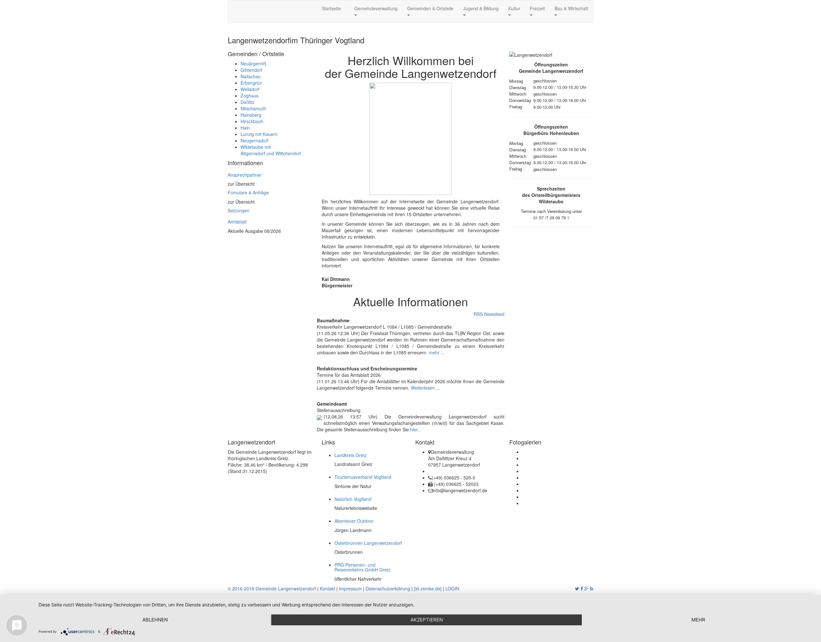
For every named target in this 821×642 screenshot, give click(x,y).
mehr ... (436, 352)
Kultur (514, 8)
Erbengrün (251, 83)
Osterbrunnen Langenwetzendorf (368, 543)
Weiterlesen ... (425, 387)
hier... (415, 429)
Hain (245, 127)
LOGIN (452, 588)
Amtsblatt (237, 221)
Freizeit (537, 8)
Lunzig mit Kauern (259, 134)
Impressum (350, 588)
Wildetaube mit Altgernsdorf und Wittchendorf (271, 150)
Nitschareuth (253, 108)
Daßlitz (248, 102)
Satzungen (239, 210)
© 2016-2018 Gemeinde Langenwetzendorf (272, 588)
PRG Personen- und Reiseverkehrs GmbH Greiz (362, 567)
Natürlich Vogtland (352, 499)
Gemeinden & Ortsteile (430, 8)
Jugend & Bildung (481, 8)
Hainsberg (251, 115)
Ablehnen (155, 620)
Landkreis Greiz (350, 455)
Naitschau (251, 76)
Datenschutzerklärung (388, 588)
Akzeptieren (426, 620)
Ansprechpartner (245, 175)
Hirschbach (252, 121)
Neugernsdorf (254, 140)
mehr (698, 620)
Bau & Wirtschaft (571, 8)
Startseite (332, 8)
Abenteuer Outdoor (354, 521)
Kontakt (327, 588)
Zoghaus (249, 95)
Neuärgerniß (253, 63)
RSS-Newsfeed (489, 314)
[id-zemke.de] (428, 588)
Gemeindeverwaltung (376, 8)
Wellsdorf (250, 89)
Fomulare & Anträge (248, 192)
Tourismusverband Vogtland (362, 477)
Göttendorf (251, 70)
